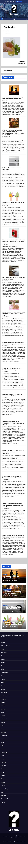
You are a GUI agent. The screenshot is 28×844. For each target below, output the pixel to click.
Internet (3, 709)
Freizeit (3, 685)
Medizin (3, 722)
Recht (2, 755)
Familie (5, 620)
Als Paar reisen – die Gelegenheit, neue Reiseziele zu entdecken (13, 578)
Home (4, 841)
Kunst (2, 712)
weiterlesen (19, 114)
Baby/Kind (3, 652)
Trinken (3, 782)
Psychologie (4, 752)
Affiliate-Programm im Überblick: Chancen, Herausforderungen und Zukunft (12, 505)
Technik (3, 775)
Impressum (15, 841)
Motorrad (3, 732)
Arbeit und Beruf (5, 646)
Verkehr (3, 792)
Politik (2, 749)
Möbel (2, 725)
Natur (2, 742)
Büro (2, 669)
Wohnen (5, 605)
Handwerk (4, 695)
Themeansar (14, 837)
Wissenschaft (4, 799)
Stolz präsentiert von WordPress (9, 835)
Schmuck (3, 762)
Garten (3, 689)
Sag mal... (14, 14)
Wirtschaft (3, 795)
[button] (26, 19)
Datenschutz (9, 841)
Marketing (3, 719)
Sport (2, 769)
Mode (2, 729)
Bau (2, 656)
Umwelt (3, 785)
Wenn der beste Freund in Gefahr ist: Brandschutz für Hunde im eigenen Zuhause (13, 241)
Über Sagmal (22, 841)
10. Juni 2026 (8, 595)
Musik (2, 739)
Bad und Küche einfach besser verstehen (12, 608)
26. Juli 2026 (8, 580)
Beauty (3, 659)
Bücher (3, 666)
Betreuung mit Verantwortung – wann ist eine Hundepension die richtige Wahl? (13, 313)
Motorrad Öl (4, 735)
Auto (2, 649)
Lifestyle (3, 715)
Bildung (3, 662)
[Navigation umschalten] (14, 19)
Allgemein (3, 642)
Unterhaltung (4, 789)
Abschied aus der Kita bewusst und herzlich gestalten (12, 624)
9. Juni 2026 (8, 611)
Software (3, 765)
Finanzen (3, 682)
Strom (2, 772)
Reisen (5, 574)
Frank (7, 31)
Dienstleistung (7, 589)
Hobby (3, 702)
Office (2, 745)
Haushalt (3, 699)
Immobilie (3, 705)
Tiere (2, 779)
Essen (2, 675)
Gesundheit (4, 692)
